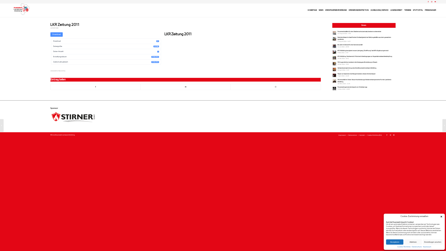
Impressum (427, 247)
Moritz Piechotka (59, 71)
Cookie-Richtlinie (404, 247)
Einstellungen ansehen (432, 242)
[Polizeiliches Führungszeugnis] (2, 125)
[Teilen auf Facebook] (96, 87)
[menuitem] (312, 10)
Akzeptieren (394, 242)
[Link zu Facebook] (428, 1)
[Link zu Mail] (435, 1)
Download (56, 34)
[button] (441, 216)
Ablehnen (413, 242)
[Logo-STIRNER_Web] (73, 124)
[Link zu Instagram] (431, 1)
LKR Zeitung (54, 28)
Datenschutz (417, 247)
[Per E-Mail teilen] (186, 87)
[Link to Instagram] (276, 87)
